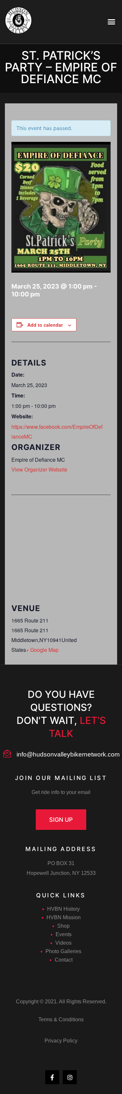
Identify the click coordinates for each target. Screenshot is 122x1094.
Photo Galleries (63, 951)
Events (64, 934)
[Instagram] (70, 1077)
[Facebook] (52, 1077)
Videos (63, 943)
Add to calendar (45, 325)
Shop (63, 926)
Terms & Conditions (61, 1019)
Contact (64, 960)
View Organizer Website (39, 469)
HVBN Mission (64, 917)
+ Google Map (42, 649)
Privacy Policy (61, 1040)
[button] (61, 819)
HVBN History (63, 909)
